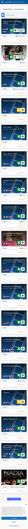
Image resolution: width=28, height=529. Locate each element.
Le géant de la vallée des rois (12, 182)
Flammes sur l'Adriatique (12, 287)
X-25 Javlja (11, 128)
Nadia (5, 472)
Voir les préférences (14, 525)
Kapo (5, 48)
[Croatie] (4, 29)
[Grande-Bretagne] (7, 376)
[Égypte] (7, 454)
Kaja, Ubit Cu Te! (10, 154)
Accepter (14, 518)
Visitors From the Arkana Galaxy (12, 23)
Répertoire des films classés (19, 2)
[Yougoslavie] (5, 31)
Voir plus (21, 40)
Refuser (14, 522)
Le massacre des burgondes (14, 261)
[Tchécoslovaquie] (7, 29)
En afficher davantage (14, 499)
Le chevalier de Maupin (12, 340)
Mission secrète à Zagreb (12, 101)
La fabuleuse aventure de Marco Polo (12, 447)
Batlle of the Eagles (10, 75)
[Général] (11, 30)
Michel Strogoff (9, 419)
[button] (26, 504)
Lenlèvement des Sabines (13, 234)
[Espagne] (4, 350)
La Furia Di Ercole (10, 207)
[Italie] (7, 56)
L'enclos (6, 393)
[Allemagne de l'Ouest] (4, 270)
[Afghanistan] (4, 454)
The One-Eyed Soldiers (11, 366)
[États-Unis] (4, 376)
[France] (4, 56)
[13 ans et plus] (18, 109)
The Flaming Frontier (11, 314)
